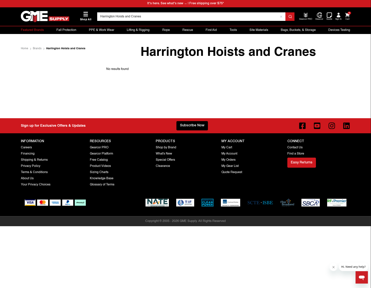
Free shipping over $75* (206, 3)
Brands (37, 48)
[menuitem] (305, 19)
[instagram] (331, 125)
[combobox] (195, 16)
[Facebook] (302, 125)
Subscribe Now (192, 125)
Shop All (86, 16)
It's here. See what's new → (167, 3)
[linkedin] (346, 125)
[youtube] (317, 125)
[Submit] (289, 16)
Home (24, 48)
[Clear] (281, 16)
